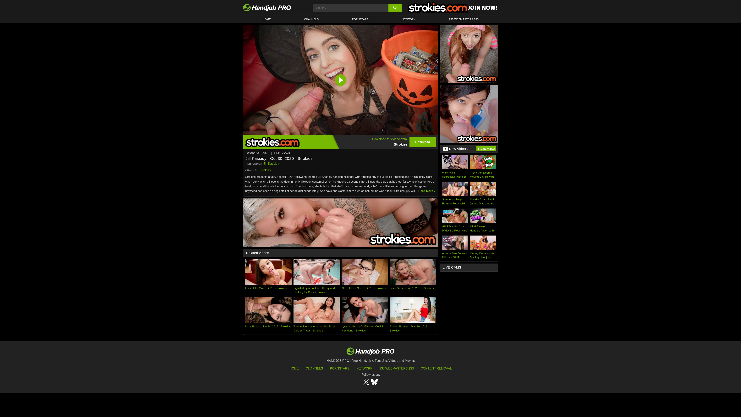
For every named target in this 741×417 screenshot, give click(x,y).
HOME (267, 19)
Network (408, 19)
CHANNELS (311, 19)
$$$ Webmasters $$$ (396, 368)
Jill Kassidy (271, 163)
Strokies (265, 170)
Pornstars (360, 19)
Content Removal (436, 368)
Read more (425, 190)
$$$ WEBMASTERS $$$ (464, 19)
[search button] (395, 8)
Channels (314, 368)
